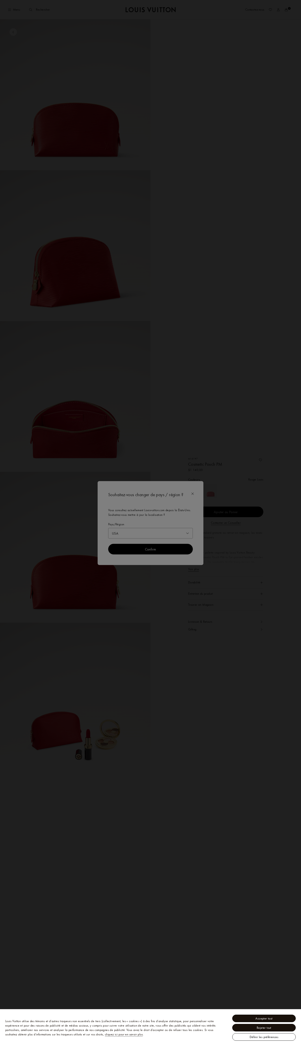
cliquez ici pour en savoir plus (124, 1034)
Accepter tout (263, 1018)
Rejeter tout (264, 1028)
